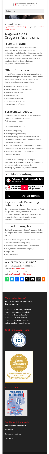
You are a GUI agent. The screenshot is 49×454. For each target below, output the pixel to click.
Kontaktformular (12, 304)
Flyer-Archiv (10, 29)
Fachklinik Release (20, 317)
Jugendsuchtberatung (21, 320)
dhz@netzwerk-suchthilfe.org (20, 274)
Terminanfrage (21, 27)
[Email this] (32, 279)
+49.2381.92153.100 (19, 268)
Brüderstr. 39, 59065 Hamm (22, 301)
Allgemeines (9, 27)
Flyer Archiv (9, 438)
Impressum (9, 430)
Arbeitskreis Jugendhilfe (22, 309)
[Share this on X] (27, 279)
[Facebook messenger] (22, 279)
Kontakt (40, 27)
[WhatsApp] (7, 279)
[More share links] (43, 279)
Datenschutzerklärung (13, 434)
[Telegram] (12, 279)
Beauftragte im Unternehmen (16, 425)
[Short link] (38, 279)
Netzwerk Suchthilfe (20, 315)
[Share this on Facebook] (17, 279)
